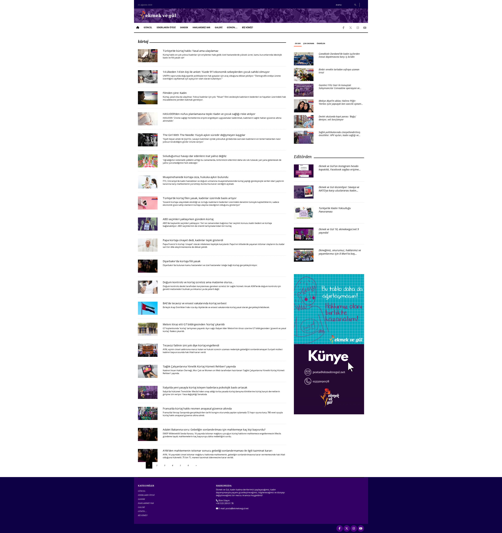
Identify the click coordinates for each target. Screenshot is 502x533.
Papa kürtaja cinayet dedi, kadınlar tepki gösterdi (193, 240)
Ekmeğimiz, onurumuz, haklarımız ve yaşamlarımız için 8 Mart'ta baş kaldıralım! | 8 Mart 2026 (340, 253)
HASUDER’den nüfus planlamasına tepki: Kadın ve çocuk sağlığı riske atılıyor (209, 114)
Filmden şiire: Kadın (175, 93)
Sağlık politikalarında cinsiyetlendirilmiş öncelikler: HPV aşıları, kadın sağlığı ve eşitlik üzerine (339, 135)
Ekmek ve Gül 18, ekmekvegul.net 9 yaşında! (339, 230)
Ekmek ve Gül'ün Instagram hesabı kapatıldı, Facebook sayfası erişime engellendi (339, 169)
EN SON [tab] (298, 43)
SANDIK (184, 27)
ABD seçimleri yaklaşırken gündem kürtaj (188, 219)
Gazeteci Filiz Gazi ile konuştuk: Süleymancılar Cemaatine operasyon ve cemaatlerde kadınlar (339, 88)
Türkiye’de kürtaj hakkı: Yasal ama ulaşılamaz (190, 51)
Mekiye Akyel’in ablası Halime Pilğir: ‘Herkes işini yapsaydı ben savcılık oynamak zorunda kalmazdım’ (341, 103)
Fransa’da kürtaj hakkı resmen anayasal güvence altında (197, 408)
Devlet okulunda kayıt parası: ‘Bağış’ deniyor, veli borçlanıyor (337, 118)
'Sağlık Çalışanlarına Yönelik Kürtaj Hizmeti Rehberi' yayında (199, 366)
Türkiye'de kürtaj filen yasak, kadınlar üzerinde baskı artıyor (200, 198)
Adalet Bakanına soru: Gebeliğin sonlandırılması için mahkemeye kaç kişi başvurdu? (214, 429)
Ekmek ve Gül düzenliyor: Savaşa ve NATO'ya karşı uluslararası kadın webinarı (339, 190)
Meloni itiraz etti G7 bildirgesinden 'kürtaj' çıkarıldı (194, 324)
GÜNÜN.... (232, 27)
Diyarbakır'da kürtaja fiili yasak (181, 261)
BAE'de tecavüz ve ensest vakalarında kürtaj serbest (195, 303)
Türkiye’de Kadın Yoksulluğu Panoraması (335, 209)
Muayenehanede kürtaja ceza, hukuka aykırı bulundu (195, 177)
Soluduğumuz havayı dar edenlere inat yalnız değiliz (194, 156)
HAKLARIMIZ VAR (201, 27)
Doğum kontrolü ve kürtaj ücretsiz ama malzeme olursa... (198, 282)
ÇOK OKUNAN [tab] (308, 43)
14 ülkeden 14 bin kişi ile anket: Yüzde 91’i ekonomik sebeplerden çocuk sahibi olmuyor (216, 72)
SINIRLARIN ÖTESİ (166, 27)
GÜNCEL (148, 27)
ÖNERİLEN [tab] (321, 43)
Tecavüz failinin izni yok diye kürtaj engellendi (191, 345)
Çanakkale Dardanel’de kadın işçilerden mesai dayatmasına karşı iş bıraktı (339, 55)
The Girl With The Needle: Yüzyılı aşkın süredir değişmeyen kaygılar (204, 135)
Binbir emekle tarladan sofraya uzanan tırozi (339, 71)
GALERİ (218, 27)
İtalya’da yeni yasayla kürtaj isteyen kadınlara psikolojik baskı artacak (205, 387)
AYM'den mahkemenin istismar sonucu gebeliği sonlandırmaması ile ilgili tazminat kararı (217, 450)
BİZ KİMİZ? (247, 27)
